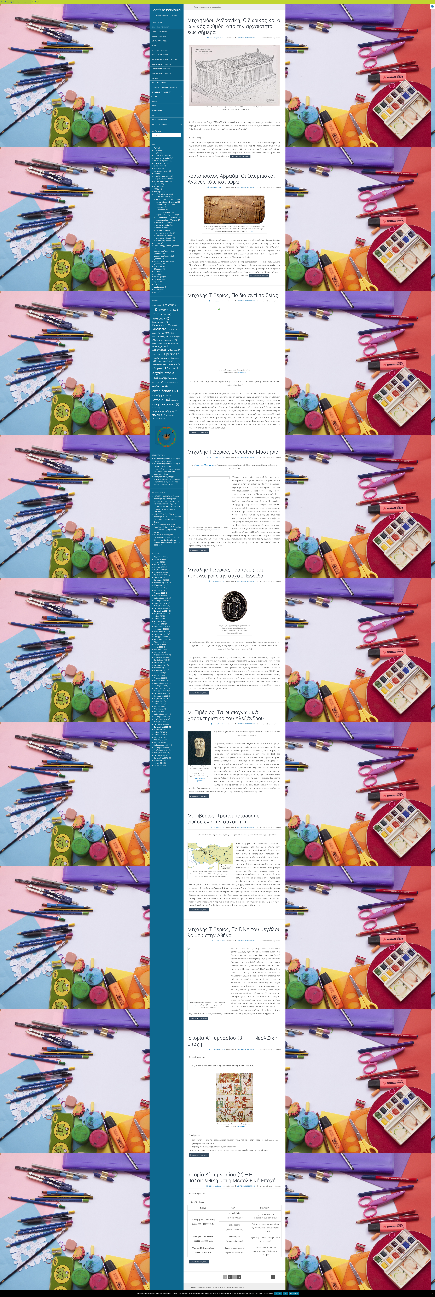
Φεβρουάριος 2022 (161, 683)
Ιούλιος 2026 (159, 559)
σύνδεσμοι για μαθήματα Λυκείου (164, 87)
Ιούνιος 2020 (159, 735)
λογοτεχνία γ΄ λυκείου (164, 238)
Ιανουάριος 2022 (160, 686)
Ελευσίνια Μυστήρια (204, 464)
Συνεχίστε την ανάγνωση (239, 156)
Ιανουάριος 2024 (160, 629)
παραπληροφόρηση (165, 411)
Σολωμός (157, 354)
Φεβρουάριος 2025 (161, 598)
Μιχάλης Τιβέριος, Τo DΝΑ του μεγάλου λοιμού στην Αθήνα (234, 932)
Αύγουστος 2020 (160, 729)
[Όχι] (432, 1293)
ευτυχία (170, 396)
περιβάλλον (158, 279)
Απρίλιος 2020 (159, 740)
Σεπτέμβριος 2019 (161, 758)
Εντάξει (278, 1293)
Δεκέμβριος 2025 (160, 575)
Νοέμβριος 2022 (160, 662)
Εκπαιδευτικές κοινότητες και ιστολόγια (16, 2)
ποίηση (156, 282)
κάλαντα (174, 400)
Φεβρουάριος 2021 (161, 714)
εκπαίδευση (158, 166)
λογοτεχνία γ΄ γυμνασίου (161, 73)
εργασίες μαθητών (161, 171)
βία (162, 378)
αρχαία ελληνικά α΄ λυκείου (166, 199)
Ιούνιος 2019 (159, 763)
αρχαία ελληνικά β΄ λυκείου (166, 202)
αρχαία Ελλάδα (168, 368)
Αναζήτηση (156, 131)
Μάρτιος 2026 (159, 570)
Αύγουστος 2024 (160, 614)
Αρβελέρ (174, 310)
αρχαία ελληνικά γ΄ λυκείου (166, 215)
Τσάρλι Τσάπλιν (161, 358)
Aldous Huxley (157, 305)
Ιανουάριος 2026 (160, 572)
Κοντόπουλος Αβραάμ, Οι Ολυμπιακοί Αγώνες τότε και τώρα (230, 179)
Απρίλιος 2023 (159, 650)
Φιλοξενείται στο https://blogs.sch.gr (202, 1287)
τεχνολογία (158, 418)
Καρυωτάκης (158, 333)
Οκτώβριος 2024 (160, 608)
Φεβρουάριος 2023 (161, 655)
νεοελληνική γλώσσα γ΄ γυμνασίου (165, 59)
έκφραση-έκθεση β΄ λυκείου (166, 217)
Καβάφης (162, 328)
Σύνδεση (35, 2)
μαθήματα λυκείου (159, 83)
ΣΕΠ (153, 115)
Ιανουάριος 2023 (160, 657)
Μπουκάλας (160, 336)
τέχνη (156, 292)
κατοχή (158, 404)
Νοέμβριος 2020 (160, 722)
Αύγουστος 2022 (160, 670)
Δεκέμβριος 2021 (160, 688)
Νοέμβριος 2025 (160, 577)
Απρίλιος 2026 (159, 567)
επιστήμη (157, 168)
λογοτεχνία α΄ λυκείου (164, 233)
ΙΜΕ (252, 231)
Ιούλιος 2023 (159, 644)
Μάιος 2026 (158, 564)
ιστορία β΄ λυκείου (163, 225)
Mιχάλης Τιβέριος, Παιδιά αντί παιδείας (232, 295)
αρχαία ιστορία (159, 163)
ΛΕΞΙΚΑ (156, 189)
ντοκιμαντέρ (159, 266)
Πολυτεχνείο (160, 346)
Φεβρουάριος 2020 (161, 745)
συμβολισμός (159, 287)
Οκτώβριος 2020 (160, 724)
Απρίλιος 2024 (159, 621)
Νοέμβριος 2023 (160, 634)
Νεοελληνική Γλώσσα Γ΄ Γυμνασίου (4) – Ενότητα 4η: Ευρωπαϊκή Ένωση (167, 519)
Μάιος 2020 (158, 737)
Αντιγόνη (160, 207)
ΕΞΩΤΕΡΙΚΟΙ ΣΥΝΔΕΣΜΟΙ (160, 124)
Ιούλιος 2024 (159, 616)
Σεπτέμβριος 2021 (161, 696)
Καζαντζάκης (175, 329)
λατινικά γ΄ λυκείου (163, 230)
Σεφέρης (175, 350)
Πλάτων (173, 343)
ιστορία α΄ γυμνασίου (160, 50)
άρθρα (154, 101)
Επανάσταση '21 (161, 325)
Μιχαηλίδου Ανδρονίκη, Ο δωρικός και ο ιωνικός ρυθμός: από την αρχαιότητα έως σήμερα (233, 26)
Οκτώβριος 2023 (160, 637)
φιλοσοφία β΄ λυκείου (164, 241)
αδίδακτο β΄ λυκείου (165, 204)
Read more (294, 1293)
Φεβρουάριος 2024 (161, 626)
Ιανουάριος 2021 (160, 717)
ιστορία (161, 400)
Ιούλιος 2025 (159, 588)
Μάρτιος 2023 (159, 652)
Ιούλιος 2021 (159, 701)
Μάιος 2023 (158, 647)
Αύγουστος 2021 (160, 698)
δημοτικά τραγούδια (171, 383)
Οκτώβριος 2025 (160, 580)
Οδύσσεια (155, 78)
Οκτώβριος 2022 (160, 665)
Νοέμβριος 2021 (160, 691)
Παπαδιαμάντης (160, 343)
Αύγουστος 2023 (160, 642)
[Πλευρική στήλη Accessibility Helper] (432, 6)
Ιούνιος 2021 (159, 704)
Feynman (163, 310)
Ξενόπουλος (174, 337)
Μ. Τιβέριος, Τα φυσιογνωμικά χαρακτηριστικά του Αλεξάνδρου (225, 715)
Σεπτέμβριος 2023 (161, 639)
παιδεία (157, 274)
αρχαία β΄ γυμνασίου (159, 36)
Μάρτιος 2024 (159, 624)
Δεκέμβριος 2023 (160, 632)
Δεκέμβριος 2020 (160, 719)
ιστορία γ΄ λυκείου (162, 228)
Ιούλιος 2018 (159, 766)
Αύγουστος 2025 (160, 585)
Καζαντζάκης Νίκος (161, 181)
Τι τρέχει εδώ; (157, 22)
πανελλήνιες (157, 110)
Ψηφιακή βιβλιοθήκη (159, 120)
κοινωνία (157, 186)
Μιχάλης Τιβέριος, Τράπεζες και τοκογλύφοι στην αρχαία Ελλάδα (225, 573)
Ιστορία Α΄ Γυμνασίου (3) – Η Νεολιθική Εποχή (232, 1041)
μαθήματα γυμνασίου (160, 27)
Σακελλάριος (161, 349)
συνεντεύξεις (159, 289)
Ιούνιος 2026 (159, 562)
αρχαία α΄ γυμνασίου (159, 32)
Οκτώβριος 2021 (160, 693)
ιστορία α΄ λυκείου (163, 223)
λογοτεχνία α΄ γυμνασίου (161, 64)
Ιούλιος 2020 (159, 732)
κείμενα (155, 106)
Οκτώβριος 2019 (160, 755)
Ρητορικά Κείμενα (164, 212)
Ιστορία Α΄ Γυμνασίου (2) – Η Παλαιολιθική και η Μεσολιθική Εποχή (231, 1177)
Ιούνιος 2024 (159, 619)
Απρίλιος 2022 (159, 678)
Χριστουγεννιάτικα (160, 364)
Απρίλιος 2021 (159, 709)
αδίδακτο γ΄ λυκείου (163, 197)
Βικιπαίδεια (242, 372)
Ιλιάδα (154, 45)
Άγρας (156, 148)
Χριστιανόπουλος (164, 361)
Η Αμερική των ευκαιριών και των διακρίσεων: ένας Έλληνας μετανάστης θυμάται (167, 471)
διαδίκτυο (160, 386)
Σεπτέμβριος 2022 (161, 668)
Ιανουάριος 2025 (160, 601)
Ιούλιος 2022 (159, 673)
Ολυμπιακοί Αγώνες (164, 340)
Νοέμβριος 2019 (160, 753)
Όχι (285, 1293)
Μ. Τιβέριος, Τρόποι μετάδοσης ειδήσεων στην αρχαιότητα (223, 819)
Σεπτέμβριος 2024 (161, 611)
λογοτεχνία (158, 192)
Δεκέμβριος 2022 (160, 660)
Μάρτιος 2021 (159, 711)
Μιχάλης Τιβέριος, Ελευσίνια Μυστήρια (233, 452)
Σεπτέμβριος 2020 (161, 727)
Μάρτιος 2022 (159, 680)
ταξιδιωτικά (170, 415)
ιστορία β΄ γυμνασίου (160, 55)
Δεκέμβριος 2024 (160, 603)
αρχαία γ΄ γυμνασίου (159, 41)
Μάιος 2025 (158, 590)
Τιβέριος (172, 354)
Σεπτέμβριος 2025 (161, 583)
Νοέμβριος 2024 (160, 606)
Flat (243, 1287)
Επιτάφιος (161, 210)
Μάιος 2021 (158, 706)
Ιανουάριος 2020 (160, 748)
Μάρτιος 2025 (159, 595)
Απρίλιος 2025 (159, 593)
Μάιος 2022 (158, 675)
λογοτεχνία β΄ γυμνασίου (161, 69)
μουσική (157, 243)
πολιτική (157, 284)
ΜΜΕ (157, 153)
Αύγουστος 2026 (160, 557)
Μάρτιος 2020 (159, 742)
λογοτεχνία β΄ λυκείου (164, 235)
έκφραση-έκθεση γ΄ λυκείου (166, 220)
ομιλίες (157, 271)
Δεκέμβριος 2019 (160, 750)
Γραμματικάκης (160, 322)
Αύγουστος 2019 (160, 760)
